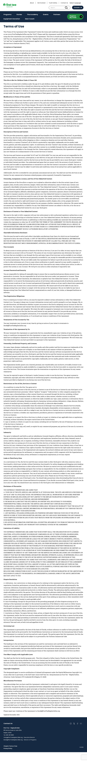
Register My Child (73, 16)
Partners (56, 14)
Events (45, 15)
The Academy (32, 15)
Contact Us (64, 3)
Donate (77, 7)
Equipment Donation (12, 19)
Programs (7, 14)
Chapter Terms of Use (10, 746)
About (32, 3)
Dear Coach (29, 19)
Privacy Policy (8, 748)
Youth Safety (53, 3)
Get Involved (41, 3)
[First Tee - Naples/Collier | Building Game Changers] (13, 5)
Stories (19, 14)
